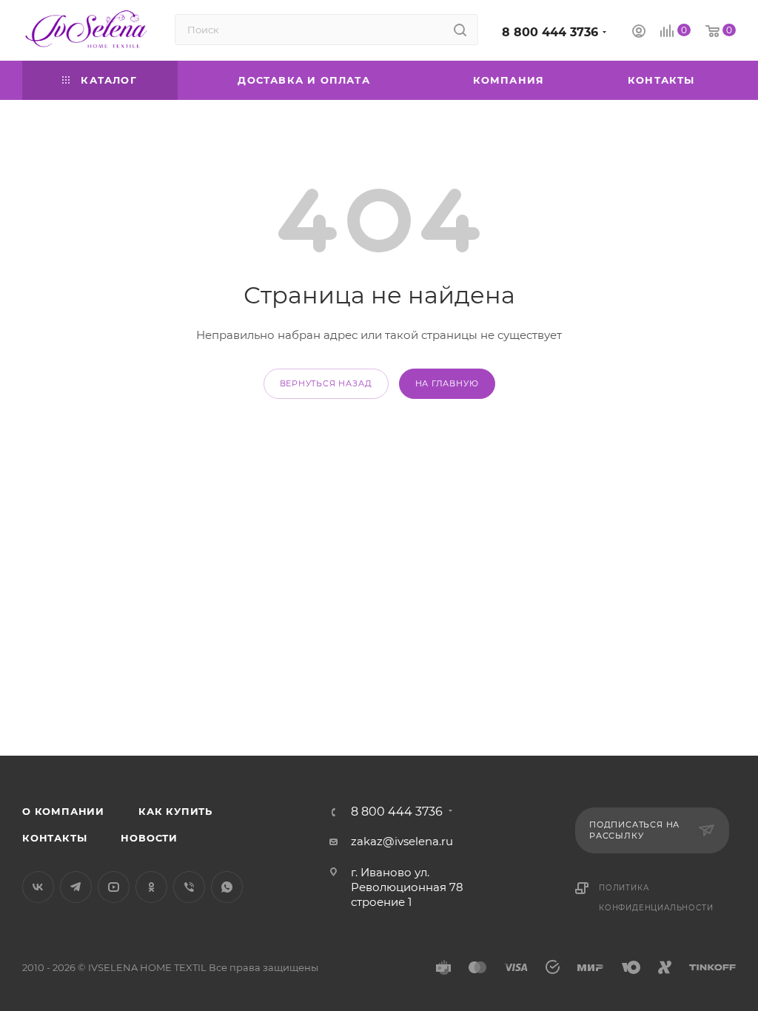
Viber (189, 887)
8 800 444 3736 (550, 32)
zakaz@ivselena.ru (402, 841)
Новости (149, 838)
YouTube (114, 887)
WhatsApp (227, 887)
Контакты (54, 838)
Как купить (175, 811)
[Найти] (460, 29)
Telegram (76, 887)
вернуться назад (326, 383)
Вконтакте (38, 887)
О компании (63, 811)
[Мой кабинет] (638, 33)
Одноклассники (151, 887)
